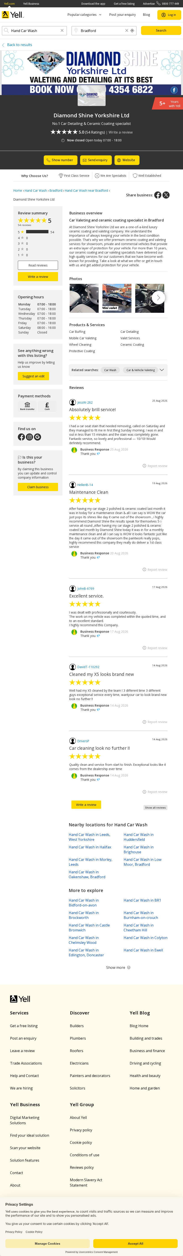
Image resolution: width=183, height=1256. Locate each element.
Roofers (76, 1050)
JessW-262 (85, 402)
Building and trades (146, 1038)
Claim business (38, 487)
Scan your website (25, 1147)
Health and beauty (145, 1075)
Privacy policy (81, 1130)
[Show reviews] (33, 221)
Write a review (121, 132)
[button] (62, 31)
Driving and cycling (145, 1063)
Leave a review (22, 1050)
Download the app (93, 4)
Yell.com (9, 4)
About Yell (78, 1117)
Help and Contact (24, 1075)
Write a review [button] (38, 276)
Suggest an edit (33, 376)
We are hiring (21, 1088)
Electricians (79, 1063)
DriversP (83, 741)
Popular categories (82, 14)
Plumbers (78, 1038)
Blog (146, 14)
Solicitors (77, 1088)
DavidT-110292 (88, 667)
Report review (157, 466)
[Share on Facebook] (157, 195)
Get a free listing (124, 4)
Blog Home (139, 1025)
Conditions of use (84, 1154)
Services (19, 1013)
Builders (77, 1025)
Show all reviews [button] (155, 807)
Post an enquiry (23, 1038)
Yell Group (82, 1105)
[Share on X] (166, 195)
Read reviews (38, 265)
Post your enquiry (122, 14)
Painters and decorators (90, 1075)
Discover (79, 1013)
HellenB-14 (85, 485)
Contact (16, 1172)
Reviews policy (82, 1167)
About (15, 1185)
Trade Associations (26, 1063)
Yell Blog (140, 1013)
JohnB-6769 (85, 588)
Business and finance (147, 1050)
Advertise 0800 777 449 (161, 4)
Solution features (24, 1160)
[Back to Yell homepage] (13, 14)
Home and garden (145, 1088)
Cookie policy (81, 1142)
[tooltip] (132, 31)
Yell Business (31, 4)
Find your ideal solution (29, 1135)
